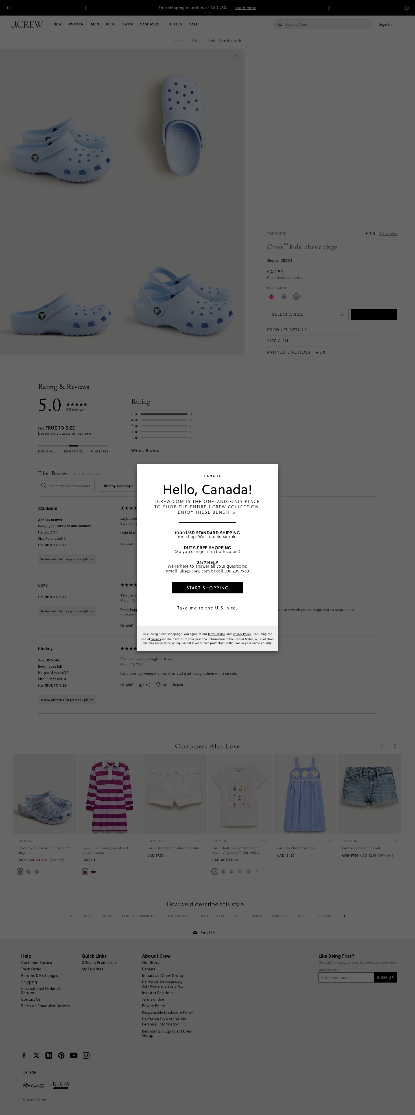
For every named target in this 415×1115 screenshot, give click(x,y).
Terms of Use (216, 634)
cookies (156, 639)
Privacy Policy (242, 634)
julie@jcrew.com (194, 571)
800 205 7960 (236, 571)
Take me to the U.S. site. (207, 608)
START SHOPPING (207, 588)
